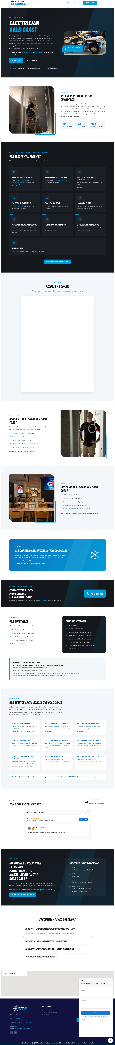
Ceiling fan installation (51, 227)
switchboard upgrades (18, 182)
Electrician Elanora (22, 740)
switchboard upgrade (24, 46)
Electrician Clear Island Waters (23, 758)
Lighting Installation (21, 203)
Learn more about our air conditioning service (30, 563)
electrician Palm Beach (57, 743)
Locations (57, 2)
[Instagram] (15, 1032)
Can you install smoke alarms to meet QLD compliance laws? (46, 941)
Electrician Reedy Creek (56, 757)
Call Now (17, 60)
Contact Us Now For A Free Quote (57, 262)
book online (38, 52)
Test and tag (15, 251)
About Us (39, 2)
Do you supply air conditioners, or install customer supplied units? (49, 949)
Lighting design (17, 440)
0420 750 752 (27, 52)
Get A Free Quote (32, 60)
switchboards (24, 180)
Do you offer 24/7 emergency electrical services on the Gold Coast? (50, 929)
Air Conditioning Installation (24, 224)
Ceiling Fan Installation (55, 224)
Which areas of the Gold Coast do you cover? (41, 957)
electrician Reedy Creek (58, 759)
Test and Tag (17, 248)
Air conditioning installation (20, 227)
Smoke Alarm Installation (56, 177)
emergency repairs (19, 43)
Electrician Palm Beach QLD (57, 740)
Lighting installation (18, 206)
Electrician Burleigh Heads (57, 724)
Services (47, 2)
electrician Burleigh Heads (60, 726)
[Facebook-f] (11, 1032)
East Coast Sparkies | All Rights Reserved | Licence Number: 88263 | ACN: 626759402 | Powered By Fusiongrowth (57, 1043)
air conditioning (49, 43)
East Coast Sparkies (15, 1018)
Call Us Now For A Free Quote (24, 895)
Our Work (67, 2)
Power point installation (19, 433)
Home (32, 2)
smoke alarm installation (35, 43)
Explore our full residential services (22, 451)
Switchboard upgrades (70, 509)
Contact (76, 2)
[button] (48, 3)
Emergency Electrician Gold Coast (21, 586)
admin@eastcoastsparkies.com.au (39, 890)
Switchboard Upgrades (22, 177)
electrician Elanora (22, 743)
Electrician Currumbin (22, 724)
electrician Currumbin (18, 729)
